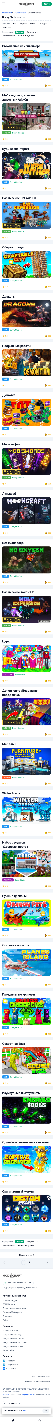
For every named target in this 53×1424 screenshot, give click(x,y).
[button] (3, 4)
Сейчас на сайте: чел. (19, 1283)
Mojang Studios (28, 1394)
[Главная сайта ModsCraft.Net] (26, 4)
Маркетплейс (20, 13)
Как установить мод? (12, 1334)
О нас (32, 1377)
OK (46, 1411)
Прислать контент (11, 1330)
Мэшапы (7, 27)
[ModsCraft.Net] (12, 1275)
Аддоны (23, 24)
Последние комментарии (14, 1308)
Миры (32, 24)
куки (25, 1411)
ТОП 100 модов (10, 1300)
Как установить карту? (13, 1338)
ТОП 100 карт (9, 1304)
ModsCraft (7, 13)
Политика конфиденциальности (37, 1382)
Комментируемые (26, 36)
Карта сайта (8, 1350)
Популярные (32, 32)
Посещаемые (9, 36)
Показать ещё (26, 1255)
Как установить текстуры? (15, 1342)
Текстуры (43, 24)
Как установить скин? (13, 1346)
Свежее (19, 32)
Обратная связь (43, 1377)
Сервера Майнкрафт (12, 1312)
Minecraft (6, 1394)
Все (14, 24)
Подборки (7, 1316)
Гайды (5, 1320)
